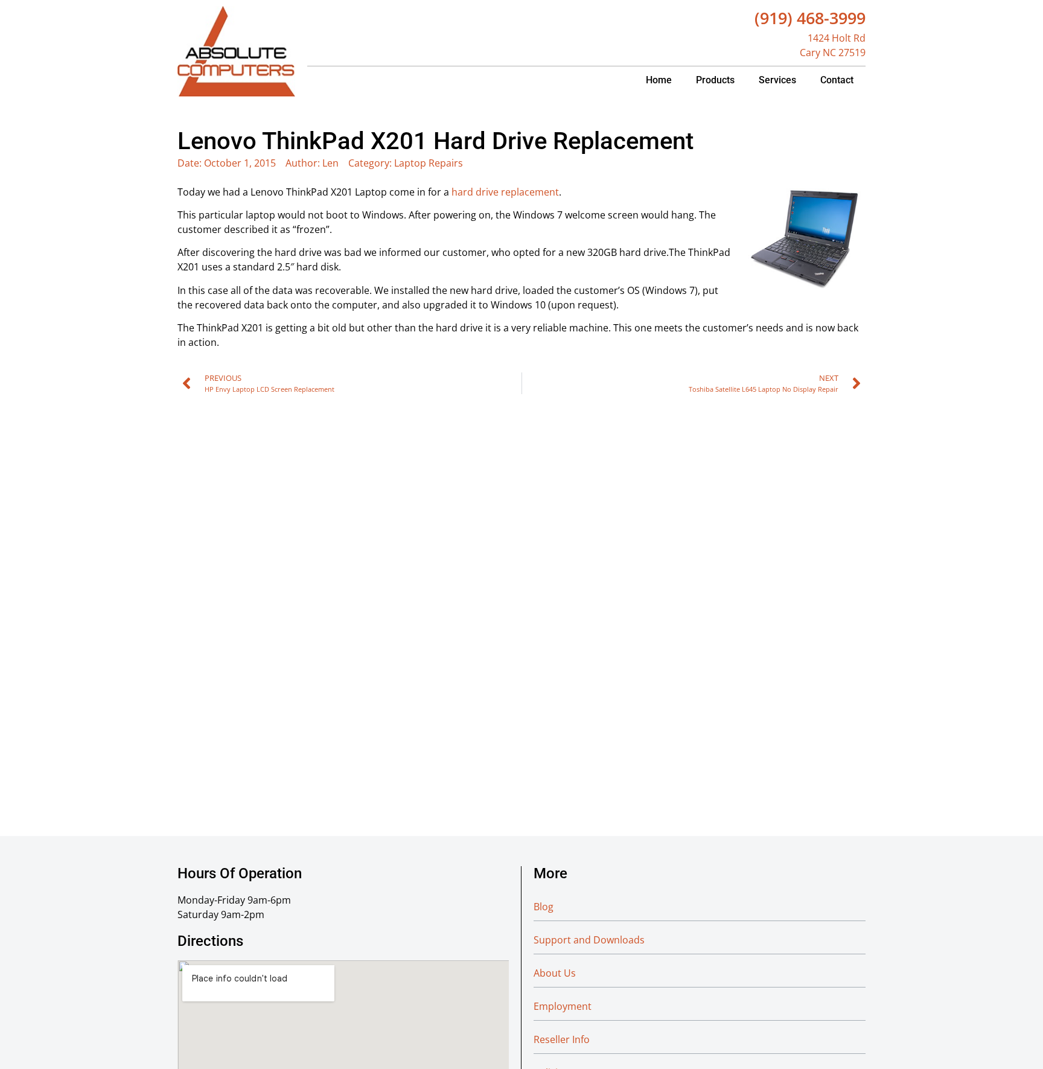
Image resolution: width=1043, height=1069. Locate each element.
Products (715, 80)
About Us (555, 973)
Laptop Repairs (428, 163)
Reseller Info (562, 1039)
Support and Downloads (589, 939)
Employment (563, 1006)
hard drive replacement (505, 192)
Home (659, 80)
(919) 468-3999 (810, 18)
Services (777, 80)
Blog (543, 906)
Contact (836, 80)
